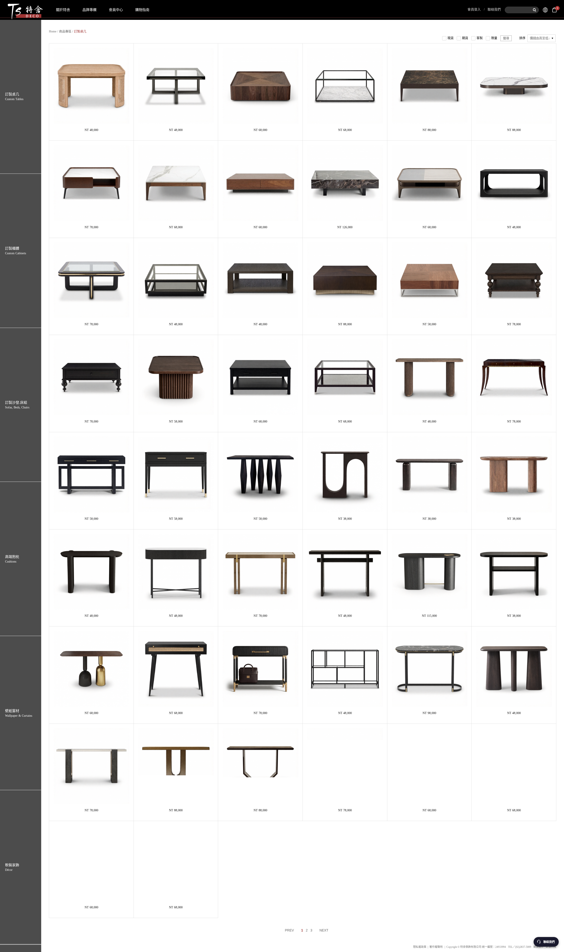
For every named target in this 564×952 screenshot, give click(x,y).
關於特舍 (63, 10)
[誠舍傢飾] (545, 10)
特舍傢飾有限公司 (25, 10)
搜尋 (506, 38)
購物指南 (142, 10)
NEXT (323, 930)
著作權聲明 (436, 946)
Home (52, 31)
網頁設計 (538, 946)
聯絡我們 (494, 9)
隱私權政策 (419, 946)
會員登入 (474, 9)
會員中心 (116, 10)
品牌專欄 (89, 10)
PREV (289, 930)
